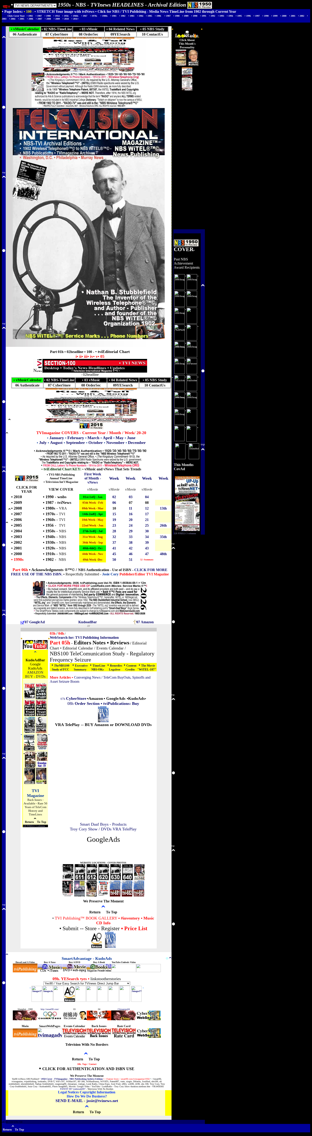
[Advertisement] (103, 850)
